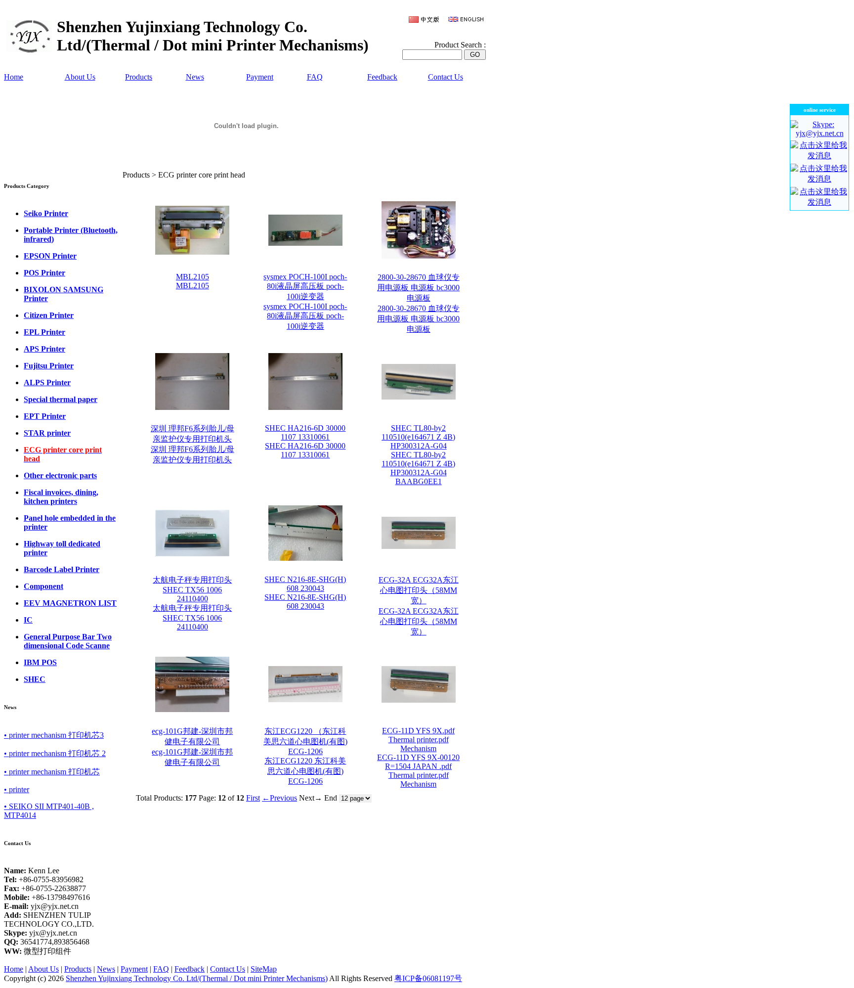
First (253, 798)
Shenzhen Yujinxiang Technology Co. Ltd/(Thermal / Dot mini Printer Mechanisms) (197, 978)
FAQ (315, 77)
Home (13, 77)
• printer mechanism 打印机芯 (52, 771)
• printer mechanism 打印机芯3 (54, 735)
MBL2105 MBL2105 (192, 281)
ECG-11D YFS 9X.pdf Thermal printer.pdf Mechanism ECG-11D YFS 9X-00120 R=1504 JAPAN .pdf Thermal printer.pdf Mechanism (418, 757)
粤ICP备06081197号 (428, 978)
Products (138, 77)
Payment (259, 77)
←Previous (279, 798)
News (195, 77)
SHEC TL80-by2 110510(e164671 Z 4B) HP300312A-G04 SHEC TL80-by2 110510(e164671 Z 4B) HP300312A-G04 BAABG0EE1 (418, 455)
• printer (16, 789)
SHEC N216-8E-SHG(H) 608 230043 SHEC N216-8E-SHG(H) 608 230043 (305, 592)
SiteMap (264, 969)
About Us (80, 77)
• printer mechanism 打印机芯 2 (55, 753)
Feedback (382, 77)
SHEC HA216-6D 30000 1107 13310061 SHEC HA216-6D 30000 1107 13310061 (305, 441)
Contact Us (445, 77)
